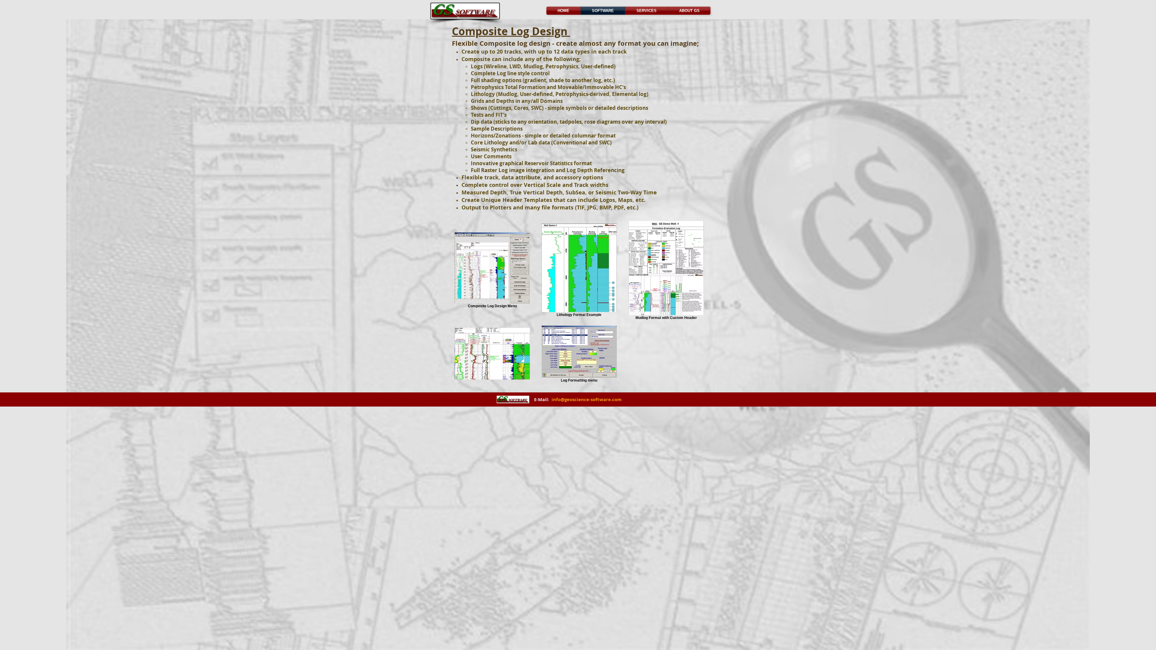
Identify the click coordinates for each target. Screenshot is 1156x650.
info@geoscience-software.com (587, 399)
